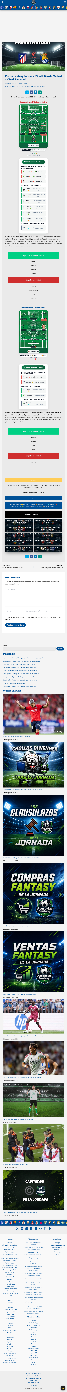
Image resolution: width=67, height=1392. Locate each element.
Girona (33, 1339)
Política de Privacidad (33, 1373)
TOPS (10, 1328)
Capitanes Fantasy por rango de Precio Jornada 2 (20, 670)
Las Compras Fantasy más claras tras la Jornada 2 (20, 664)
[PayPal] (49, 1228)
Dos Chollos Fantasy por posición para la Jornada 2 (20, 680)
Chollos (9, 1344)
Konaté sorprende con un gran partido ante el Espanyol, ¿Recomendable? (28, 1036)
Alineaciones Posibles (9, 1245)
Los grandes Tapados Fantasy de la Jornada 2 (18, 677)
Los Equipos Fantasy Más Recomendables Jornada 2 (21, 674)
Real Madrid (11, 1316)
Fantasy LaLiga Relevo (57, 1245)
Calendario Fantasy (9, 1260)
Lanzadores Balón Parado (9, 1267)
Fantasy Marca (57, 1247)
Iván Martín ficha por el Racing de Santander (18, 1119)
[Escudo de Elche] (28, 7)
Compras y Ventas (10, 1358)
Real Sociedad (41, 86)
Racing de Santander (10, 1309)
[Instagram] (26, 1228)
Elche (10, 1295)
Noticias (9, 1243)
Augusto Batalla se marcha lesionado (15, 1164)
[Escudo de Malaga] (45, 7)
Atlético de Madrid (11, 86)
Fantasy (21, 86)
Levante (10, 1305)
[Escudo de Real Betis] (63, 7)
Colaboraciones (33, 1383)
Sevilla (10, 1321)
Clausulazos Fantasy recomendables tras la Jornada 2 (21, 661)
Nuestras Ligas (10, 1360)
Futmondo (57, 1252)
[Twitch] (45, 1228)
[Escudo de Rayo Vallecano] (58, 7)
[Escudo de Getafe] (36, 7)
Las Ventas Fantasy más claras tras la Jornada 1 (19, 686)
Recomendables (9, 1250)
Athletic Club (10, 1284)
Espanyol (11, 1298)
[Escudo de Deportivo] (23, 7)
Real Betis (10, 1314)
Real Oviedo (33, 1355)
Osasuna (10, 1307)
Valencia (10, 1323)
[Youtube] (40, 1228)
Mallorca (33, 1344)
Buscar (5, 645)
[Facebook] (31, 1228)
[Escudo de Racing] (54, 7)
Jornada (27, 86)
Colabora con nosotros (10, 1362)
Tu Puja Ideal (9, 1252)
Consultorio (10, 1247)
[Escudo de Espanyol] (32, 7)
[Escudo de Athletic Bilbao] (6, 7)
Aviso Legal (33, 1380)
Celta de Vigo (10, 1286)
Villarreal (11, 1325)
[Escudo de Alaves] (2, 7)
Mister (57, 1254)
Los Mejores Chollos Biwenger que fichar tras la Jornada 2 (23, 658)
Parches (9, 1339)
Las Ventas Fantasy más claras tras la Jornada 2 (19, 667)
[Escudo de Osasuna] (50, 7)
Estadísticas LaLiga (9, 1330)
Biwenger (57, 1243)
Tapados (9, 1342)
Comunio (57, 1250)
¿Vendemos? (9, 1349)
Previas (33, 86)
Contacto (33, 1385)
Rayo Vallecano (10, 1312)
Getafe (10, 1300)
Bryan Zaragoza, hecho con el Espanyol (16, 736)
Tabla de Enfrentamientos (9, 1258)
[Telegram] (22, 1228)
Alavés (10, 1282)
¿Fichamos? (10, 1346)
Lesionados (10, 1351)
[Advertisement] (33, 23)
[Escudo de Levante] (41, 7)
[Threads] (36, 1228)
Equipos (9, 1279)
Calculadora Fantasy (10, 1254)
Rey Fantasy (10, 1355)
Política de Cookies (33, 1376)
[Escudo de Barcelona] (15, 7)
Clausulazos (10, 1337)
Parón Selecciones (9, 1353)
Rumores (10, 1335)
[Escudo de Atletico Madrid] (10, 7)
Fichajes (9, 1332)
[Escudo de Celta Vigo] (19, 7)
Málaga (10, 1302)
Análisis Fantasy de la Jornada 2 (14, 683)
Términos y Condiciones (33, 1378)
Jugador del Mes (9, 1277)
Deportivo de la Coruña (10, 1293)
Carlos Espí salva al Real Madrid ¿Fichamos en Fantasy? (22, 1077)
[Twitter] (17, 1228)
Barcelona (10, 1291)
